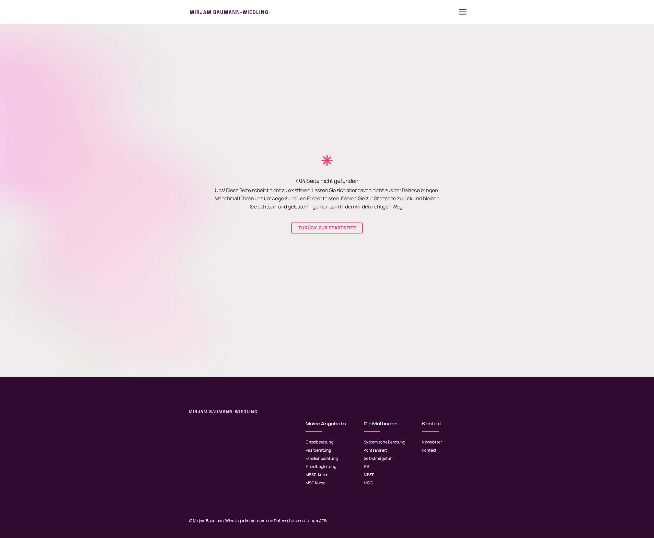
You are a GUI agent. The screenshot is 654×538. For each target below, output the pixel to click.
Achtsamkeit (375, 450)
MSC (368, 483)
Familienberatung (322, 458)
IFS (366, 466)
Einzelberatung (319, 442)
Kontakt (429, 450)
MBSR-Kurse (317, 474)
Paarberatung (318, 450)
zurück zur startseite (327, 228)
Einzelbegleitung (321, 466)
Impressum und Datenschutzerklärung (280, 520)
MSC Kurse (315, 483)
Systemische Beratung (384, 442)
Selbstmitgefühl (378, 458)
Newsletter (432, 442)
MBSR (369, 474)
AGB (323, 520)
